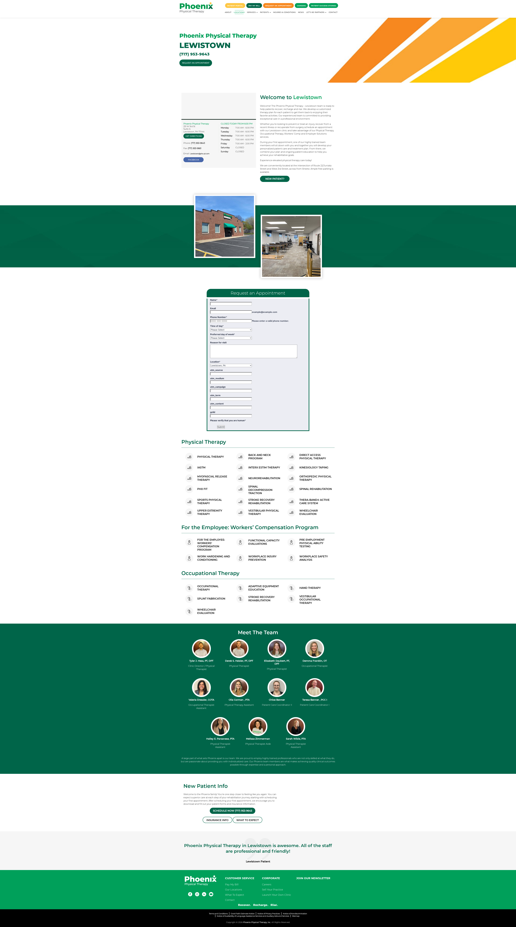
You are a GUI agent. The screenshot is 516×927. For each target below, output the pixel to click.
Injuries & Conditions (284, 12)
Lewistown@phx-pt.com (199, 154)
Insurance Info (217, 820)
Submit (221, 427)
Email (213, 308)
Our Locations (233, 889)
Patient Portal (235, 6)
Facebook (193, 160)
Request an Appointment (278, 6)
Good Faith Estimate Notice (243, 913)
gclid (212, 412)
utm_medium (217, 378)
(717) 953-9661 (194, 148)
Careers (301, 6)
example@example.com (264, 312)
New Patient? (274, 178)
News (301, 12)
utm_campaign (218, 386)
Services (251, 12)
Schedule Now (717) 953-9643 (232, 810)
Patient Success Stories (323, 6)
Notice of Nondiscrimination (295, 913)
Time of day (217, 326)
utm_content (217, 403)
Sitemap (296, 916)
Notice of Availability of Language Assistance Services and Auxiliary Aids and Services (253, 916)
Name (213, 300)
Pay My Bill (254, 6)
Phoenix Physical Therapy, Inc (256, 922)
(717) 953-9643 (194, 54)
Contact (333, 12)
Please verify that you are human (228, 420)
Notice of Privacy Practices (268, 913)
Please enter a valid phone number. (270, 321)
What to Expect (247, 820)
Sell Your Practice (272, 889)
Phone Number (218, 317)
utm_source (216, 370)
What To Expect (234, 894)
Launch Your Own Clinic (276, 894)
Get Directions (194, 136)
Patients (264, 12)
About (228, 12)
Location (215, 361)
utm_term (215, 395)
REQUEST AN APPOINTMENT (195, 63)
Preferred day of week (222, 334)
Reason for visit (218, 342)
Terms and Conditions (218, 913)
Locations (239, 12)
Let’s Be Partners (315, 12)
